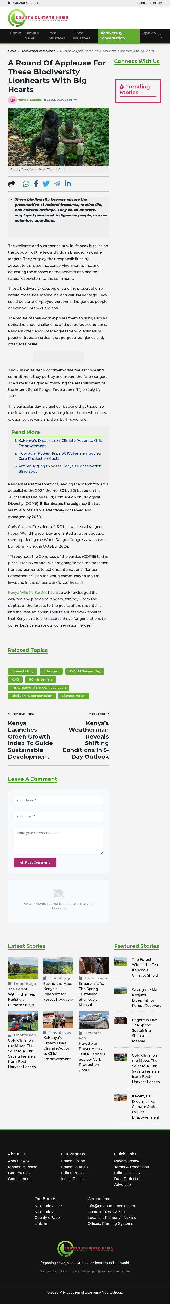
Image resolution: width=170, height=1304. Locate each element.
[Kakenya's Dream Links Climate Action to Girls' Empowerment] (58, 1019)
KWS (15, 679)
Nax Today (44, 1212)
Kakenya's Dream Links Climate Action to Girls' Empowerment (57, 1048)
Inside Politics (73, 1179)
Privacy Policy (126, 1161)
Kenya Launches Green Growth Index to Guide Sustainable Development (30, 740)
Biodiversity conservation (32, 696)
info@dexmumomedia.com (111, 1206)
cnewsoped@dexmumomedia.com (105, 1271)
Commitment (19, 1179)
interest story (22, 671)
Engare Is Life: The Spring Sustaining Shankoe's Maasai (91, 994)
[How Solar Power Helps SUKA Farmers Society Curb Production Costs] (94, 1020)
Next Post (97, 714)
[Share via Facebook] (36, 185)
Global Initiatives (81, 35)
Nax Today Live (48, 1206)
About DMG (18, 1161)
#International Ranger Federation (39, 688)
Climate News (32, 35)
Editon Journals (75, 1167)
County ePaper (48, 1217)
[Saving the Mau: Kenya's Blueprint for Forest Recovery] (58, 965)
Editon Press (72, 1173)
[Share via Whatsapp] (26, 185)
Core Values (19, 1173)
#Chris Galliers (40, 679)
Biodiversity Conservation (112, 35)
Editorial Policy (127, 1173)
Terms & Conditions (131, 1167)
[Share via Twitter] (46, 185)
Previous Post (22, 714)
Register (156, 2)
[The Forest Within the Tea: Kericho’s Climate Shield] (23, 968)
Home (15, 33)
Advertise (122, 1184)
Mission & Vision (22, 1167)
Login (143, 2)
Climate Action (73, 696)
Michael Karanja (29, 99)
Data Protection (128, 1179)
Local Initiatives (56, 35)
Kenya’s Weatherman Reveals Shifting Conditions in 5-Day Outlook (85, 740)
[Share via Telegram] (57, 185)
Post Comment (37, 862)
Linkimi (41, 1223)
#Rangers (51, 671)
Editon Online (73, 1161)
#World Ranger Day (84, 671)
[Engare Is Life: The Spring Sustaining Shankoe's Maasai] (94, 965)
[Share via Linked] (68, 185)
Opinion (149, 33)
